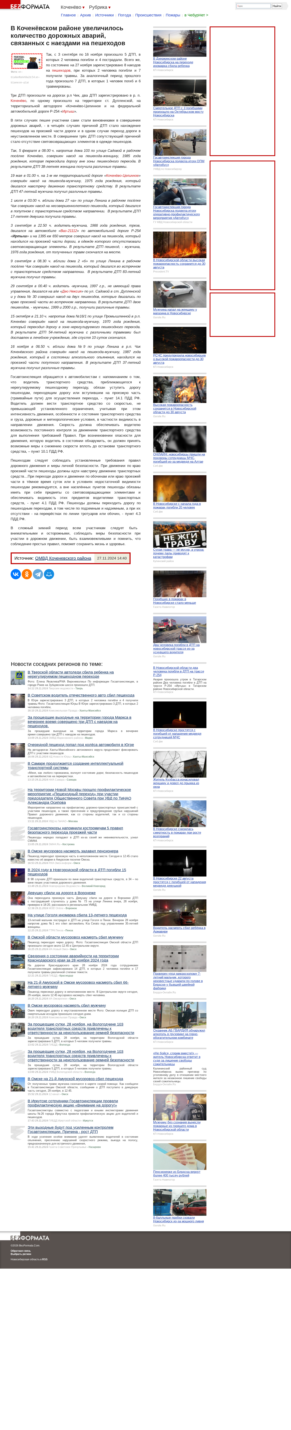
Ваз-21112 (69, 231)
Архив (85, 15)
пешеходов (61, 70)
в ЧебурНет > (196, 15)
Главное (68, 15)
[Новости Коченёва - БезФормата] (25, 5)
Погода (124, 15)
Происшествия (148, 15)
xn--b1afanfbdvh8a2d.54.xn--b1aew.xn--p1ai (25, 77)
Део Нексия (71, 291)
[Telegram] (38, 574)
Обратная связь (21, 1250)
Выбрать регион (21, 1254)
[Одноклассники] (27, 574)
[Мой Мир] (49, 574)
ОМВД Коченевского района (63, 558)
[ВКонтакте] (16, 574)
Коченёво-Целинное (122, 176)
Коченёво (18, 101)
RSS (45, 1259)
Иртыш (68, 111)
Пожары (173, 15)
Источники (104, 15)
